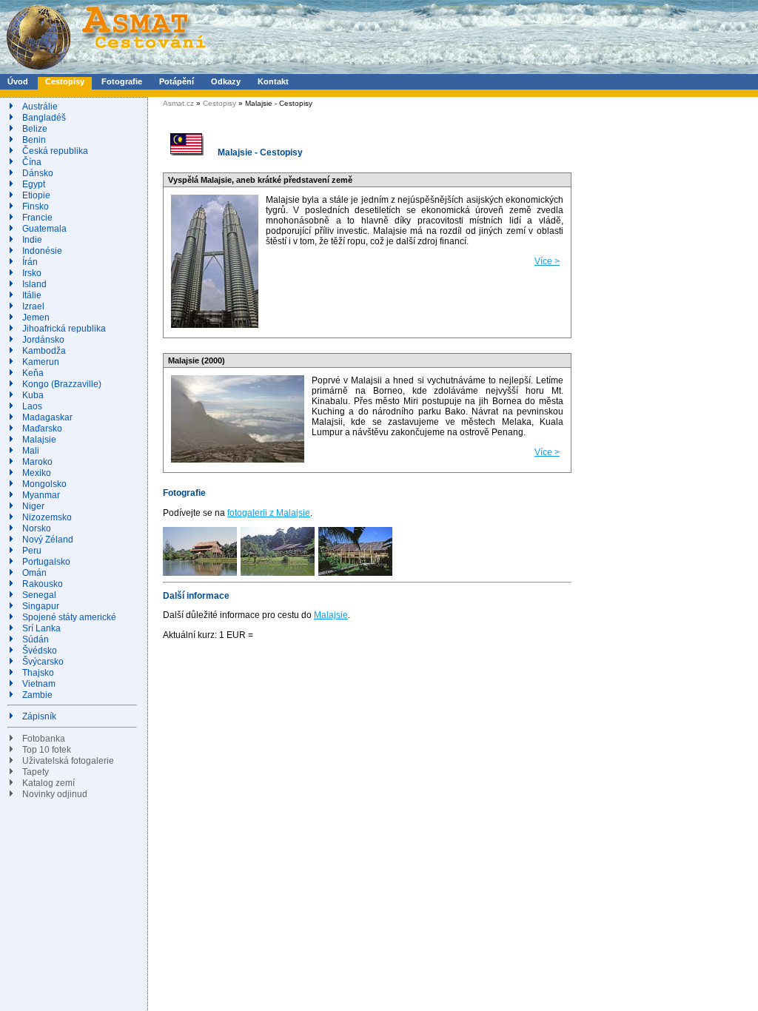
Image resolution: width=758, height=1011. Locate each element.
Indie (32, 240)
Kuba (33, 395)
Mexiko (36, 473)
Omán (34, 573)
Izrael (33, 306)
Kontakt (273, 81)
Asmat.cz (178, 103)
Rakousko (42, 584)
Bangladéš (44, 117)
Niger (33, 506)
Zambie (37, 695)
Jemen (36, 317)
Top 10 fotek (46, 750)
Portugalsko (46, 562)
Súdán (35, 639)
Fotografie (121, 81)
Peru (31, 550)
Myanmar (41, 495)
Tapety (35, 772)
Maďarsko (42, 428)
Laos (32, 406)
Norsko (36, 528)
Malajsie (39, 439)
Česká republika (55, 151)
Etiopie (36, 195)
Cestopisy (64, 81)
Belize (34, 129)
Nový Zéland (47, 539)
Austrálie (40, 106)
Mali (30, 451)
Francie (37, 217)
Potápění (176, 81)
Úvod (17, 81)
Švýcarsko (43, 661)
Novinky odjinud (54, 794)
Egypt (33, 184)
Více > (547, 261)
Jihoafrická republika (64, 328)
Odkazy (226, 81)
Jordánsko (43, 340)
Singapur (40, 606)
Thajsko (38, 673)
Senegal (39, 595)
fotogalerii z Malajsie (268, 513)
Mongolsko (44, 484)
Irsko (31, 273)
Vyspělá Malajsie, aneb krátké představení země (260, 179)
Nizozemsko (47, 517)
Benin (34, 140)
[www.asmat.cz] (105, 71)
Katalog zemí (48, 783)
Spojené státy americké (69, 617)
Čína (31, 162)
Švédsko (39, 650)
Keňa (33, 373)
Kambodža (44, 351)
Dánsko (37, 173)
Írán (30, 262)
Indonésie (42, 251)
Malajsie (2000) (196, 360)
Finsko (35, 206)
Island (34, 284)
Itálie (31, 295)
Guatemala (44, 229)
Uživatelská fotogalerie (68, 761)
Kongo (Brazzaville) (61, 384)
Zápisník (39, 716)
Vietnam (39, 684)
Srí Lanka (41, 628)
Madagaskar (47, 417)
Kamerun (40, 362)
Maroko (37, 462)
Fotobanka (43, 738)
